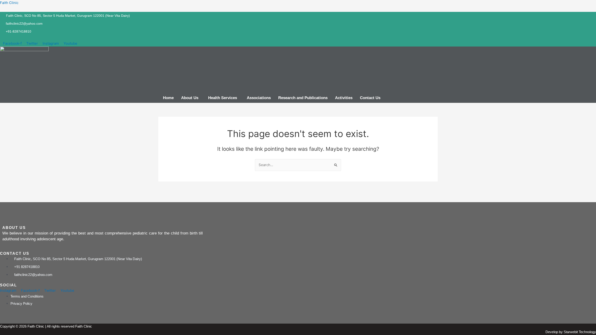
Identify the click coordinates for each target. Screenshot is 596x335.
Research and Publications (303, 98)
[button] (190, 98)
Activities (343, 98)
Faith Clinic (9, 2)
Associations (259, 98)
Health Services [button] (222, 98)
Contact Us (370, 98)
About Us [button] (189, 98)
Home (168, 98)
